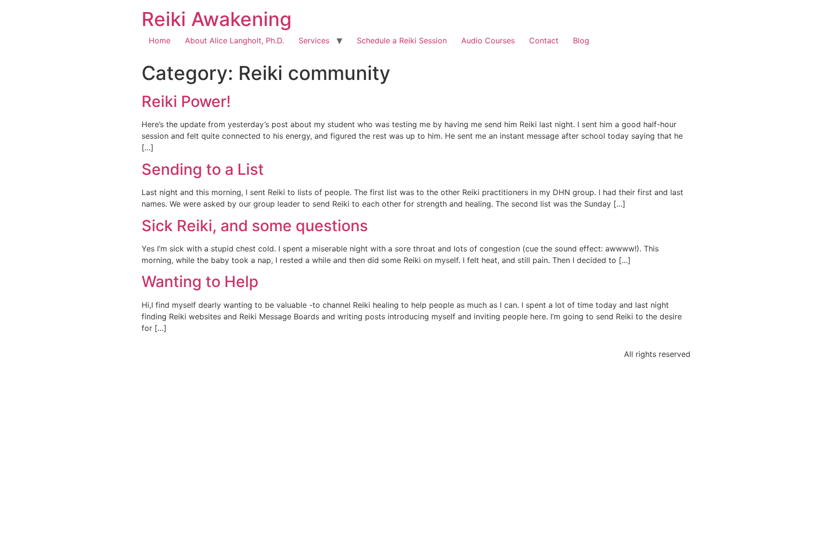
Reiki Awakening (217, 19)
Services (314, 40)
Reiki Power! (186, 101)
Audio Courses (488, 40)
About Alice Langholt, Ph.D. (234, 40)
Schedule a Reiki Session (402, 40)
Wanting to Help (200, 281)
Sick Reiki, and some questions (255, 225)
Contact (544, 40)
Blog (581, 40)
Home (159, 40)
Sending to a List (203, 169)
